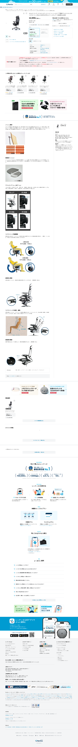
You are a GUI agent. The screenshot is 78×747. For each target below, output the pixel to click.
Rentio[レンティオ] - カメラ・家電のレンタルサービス (15, 692)
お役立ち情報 (58, 652)
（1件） (46, 92)
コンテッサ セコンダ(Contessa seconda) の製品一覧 (17, 41)
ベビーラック (18, 698)
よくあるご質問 (25, 650)
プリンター (18, 696)
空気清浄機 (39, 696)
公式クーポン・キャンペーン (10, 647)
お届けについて (8, 666)
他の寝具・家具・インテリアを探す (60, 34)
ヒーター (63, 697)
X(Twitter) (25, 735)
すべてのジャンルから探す (59, 36)
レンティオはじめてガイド (10, 643)
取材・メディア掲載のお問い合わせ (11, 655)
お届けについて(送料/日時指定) (28, 645)
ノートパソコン (11, 696)
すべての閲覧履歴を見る (39, 420)
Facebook (19, 735)
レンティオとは (8, 641)
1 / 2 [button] (26, 33)
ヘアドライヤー (18, 697)
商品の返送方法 (8, 645)
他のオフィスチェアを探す (59, 31)
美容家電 (26, 697)
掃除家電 (8, 697)
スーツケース (47, 698)
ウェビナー (59, 654)
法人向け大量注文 (69, 4)
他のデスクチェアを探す (58, 29)
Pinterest (42, 735)
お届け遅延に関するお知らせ (7, 7)
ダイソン (61, 696)
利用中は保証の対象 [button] (44, 52)
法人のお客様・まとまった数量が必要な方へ (14, 660)
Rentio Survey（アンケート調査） (63, 650)
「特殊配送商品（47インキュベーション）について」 (38, 60)
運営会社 (7, 653)
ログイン (44, 4)
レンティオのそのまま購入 (10, 648)
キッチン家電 (49, 697)
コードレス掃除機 (69, 696)
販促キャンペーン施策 (61, 649)
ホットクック (30, 697)
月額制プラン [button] (42, 45)
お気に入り (54, 19)
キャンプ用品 (37, 698)
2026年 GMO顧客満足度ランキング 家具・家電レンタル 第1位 (39, 471)
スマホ (32, 696)
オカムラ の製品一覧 (12, 39)
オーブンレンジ (37, 697)
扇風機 (60, 697)
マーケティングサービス (60, 647)
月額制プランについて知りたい (25, 525)
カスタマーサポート (27, 641)
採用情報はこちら (8, 715)
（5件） (12, 92)
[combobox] (23, 4)
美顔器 (22, 697)
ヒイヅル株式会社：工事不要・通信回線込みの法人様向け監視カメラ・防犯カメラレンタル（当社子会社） (23, 727)
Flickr (37, 735)
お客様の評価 (7, 650)
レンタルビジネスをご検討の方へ (63, 641)
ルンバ (52, 696)
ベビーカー (14, 698)
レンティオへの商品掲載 (62, 645)
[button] (24, 13)
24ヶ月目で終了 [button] (43, 51)
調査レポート (60, 657)
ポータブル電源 (42, 698)
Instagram (32, 735)
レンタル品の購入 (26, 648)
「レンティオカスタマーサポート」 (52, 62)
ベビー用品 (24, 698)
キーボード (22, 696)
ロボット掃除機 (57, 696)
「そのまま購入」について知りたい (34, 551)
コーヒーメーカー (42, 697)
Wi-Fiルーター (28, 696)
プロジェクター (35, 696)
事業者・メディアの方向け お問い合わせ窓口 (14, 679)
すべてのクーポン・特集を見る (39, 440)
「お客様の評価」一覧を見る (39, 452)
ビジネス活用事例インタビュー (63, 660)
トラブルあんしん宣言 (27, 647)
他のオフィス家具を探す (58, 32)
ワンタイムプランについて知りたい (46, 525)
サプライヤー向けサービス (61, 643)
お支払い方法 (25, 643)
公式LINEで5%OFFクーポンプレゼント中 (54, 735)
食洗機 (33, 697)
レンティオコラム (61, 655)
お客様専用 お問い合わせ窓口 (11, 673)
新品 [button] (41, 46)
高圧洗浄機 (66, 697)
